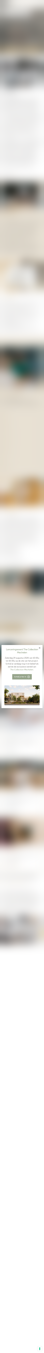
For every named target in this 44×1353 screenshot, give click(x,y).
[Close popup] (40, 648)
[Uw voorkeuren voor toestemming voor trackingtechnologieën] (39, 1348)
